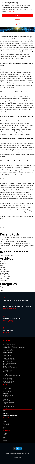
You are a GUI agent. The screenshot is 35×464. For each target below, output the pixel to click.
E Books (5, 426)
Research (5, 428)
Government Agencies (8, 395)
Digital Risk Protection (8, 370)
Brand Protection (7, 364)
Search (2, 227)
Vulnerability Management (9, 359)
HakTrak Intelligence (8, 350)
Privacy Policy (17, 457)
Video (2, 291)
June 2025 (3, 263)
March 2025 (3, 269)
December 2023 (5, 275)
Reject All (17, 24)
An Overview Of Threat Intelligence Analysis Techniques (17, 245)
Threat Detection (7, 354)
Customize (17, 19)
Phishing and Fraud (7, 388)
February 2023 (4, 279)
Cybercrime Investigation (10, 415)
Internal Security (7, 352)
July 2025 (2, 261)
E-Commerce (6, 405)
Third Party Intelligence (8, 381)
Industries (5, 393)
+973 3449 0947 (8, 330)
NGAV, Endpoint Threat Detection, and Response (14, 347)
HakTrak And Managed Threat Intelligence (13, 241)
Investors (5, 434)
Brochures (5, 421)
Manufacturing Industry (8, 402)
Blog (1, 287)
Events (4, 437)
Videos (4, 427)
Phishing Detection (7, 371)
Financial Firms (6, 398)
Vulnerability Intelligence (8, 379)
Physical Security (7, 391)
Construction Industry (8, 400)
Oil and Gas (5, 396)
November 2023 (5, 277)
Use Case (5, 387)
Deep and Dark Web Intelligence (10, 377)
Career (4, 436)
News (1, 289)
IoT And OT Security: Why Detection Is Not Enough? (16, 243)
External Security (7, 361)
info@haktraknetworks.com (12, 318)
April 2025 (3, 267)
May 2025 (3, 265)
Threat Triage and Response (9, 344)
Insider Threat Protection (8, 358)
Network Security (7, 355)
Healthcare (5, 399)
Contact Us (5, 440)
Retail (4, 403)
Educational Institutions (8, 406)
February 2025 (4, 271)
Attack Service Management (9, 363)
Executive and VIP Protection (9, 369)
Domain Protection (7, 366)
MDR (4, 411)
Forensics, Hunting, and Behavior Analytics (13, 349)
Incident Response (7, 356)
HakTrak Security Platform (10, 343)
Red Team (5, 413)
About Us (5, 433)
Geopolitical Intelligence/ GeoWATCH (11, 375)
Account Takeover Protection (10, 367)
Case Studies (6, 423)
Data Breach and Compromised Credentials (13, 390)
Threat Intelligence (7, 378)
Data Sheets (6, 424)
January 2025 (4, 273)
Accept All (17, 15)
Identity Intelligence (7, 382)
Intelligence (6, 374)
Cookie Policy (11, 11)
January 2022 (4, 281)
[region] (17, 13)
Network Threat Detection (9, 346)
